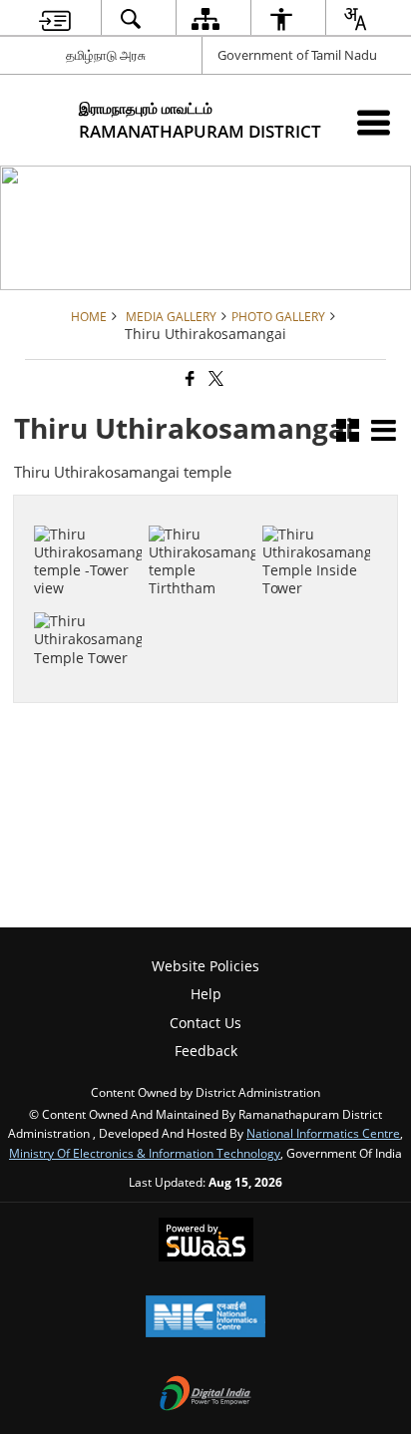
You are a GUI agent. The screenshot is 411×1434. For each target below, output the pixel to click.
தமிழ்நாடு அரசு (106, 55)
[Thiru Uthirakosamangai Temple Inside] (316, 515)
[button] (347, 432)
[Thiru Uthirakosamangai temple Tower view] (88, 506)
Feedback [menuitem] (206, 1050)
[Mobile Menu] (373, 122)
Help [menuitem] (206, 993)
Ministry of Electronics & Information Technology (144, 1153)
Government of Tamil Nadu (297, 55)
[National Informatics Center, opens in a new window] (205, 1318)
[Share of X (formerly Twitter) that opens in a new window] (214, 379)
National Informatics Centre (323, 1133)
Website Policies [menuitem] (205, 965)
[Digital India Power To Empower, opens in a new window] (205, 1395)
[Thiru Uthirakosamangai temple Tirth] (202, 515)
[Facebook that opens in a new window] (189, 379)
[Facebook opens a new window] (192, 601)
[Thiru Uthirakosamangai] (88, 602)
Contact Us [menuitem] (205, 1022)
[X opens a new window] (213, 601)
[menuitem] (55, 18)
